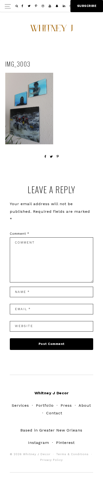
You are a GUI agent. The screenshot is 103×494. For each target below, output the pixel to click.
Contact (54, 413)
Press (66, 405)
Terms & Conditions (72, 454)
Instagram (38, 442)
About (85, 405)
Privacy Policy (51, 460)
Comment (19, 233)
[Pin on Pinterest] (58, 156)
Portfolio (45, 405)
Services (20, 405)
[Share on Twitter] (51, 156)
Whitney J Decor (51, 30)
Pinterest (65, 442)
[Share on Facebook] (45, 156)
